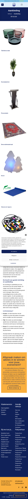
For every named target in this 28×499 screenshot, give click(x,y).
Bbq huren (4, 448)
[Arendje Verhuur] (14, 4)
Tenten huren (4, 457)
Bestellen (3, 410)
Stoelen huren (5, 437)
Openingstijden (5, 408)
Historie (17, 414)
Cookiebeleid (13, 263)
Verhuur (10, 13)
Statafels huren (5, 441)
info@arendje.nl (19, 483)
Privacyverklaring (21, 492)
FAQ (16, 416)
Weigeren (14, 255)
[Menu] (2, 5)
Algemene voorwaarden (7, 492)
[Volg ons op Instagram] (22, 487)
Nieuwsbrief (18, 423)
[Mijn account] (25, 5)
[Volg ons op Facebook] (18, 487)
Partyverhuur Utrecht (20, 450)
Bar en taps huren (6, 435)
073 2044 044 (18, 481)
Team (16, 412)
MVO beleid (18, 418)
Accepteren (14, 251)
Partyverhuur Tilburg (20, 448)
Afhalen (3, 412)
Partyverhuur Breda (20, 437)
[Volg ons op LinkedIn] (25, 487)
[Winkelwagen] (22, 5)
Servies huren (5, 446)
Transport (3, 414)
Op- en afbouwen (19, 421)
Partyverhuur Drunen (20, 457)
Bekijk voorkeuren (14, 259)
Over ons (17, 410)
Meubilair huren (5, 433)
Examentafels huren (6, 450)
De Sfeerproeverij (19, 425)
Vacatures (17, 427)
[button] (26, 235)
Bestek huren (4, 439)
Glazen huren (4, 444)
